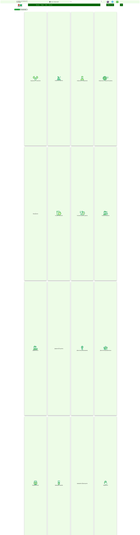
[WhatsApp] (117, 2)
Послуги (50, 4)
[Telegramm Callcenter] (112, 2)
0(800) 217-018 (110, 4)
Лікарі (42, 4)
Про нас (37, 4)
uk (121, 4)
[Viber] (108, 2)
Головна (17, 9)
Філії (46, 4)
